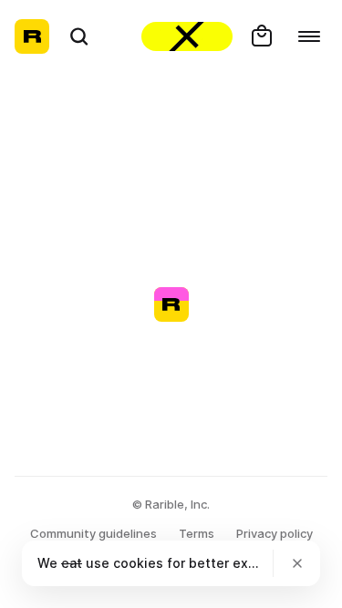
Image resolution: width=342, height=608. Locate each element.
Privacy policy (274, 533)
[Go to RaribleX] (187, 36)
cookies (138, 563)
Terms (196, 533)
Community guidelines (93, 533)
